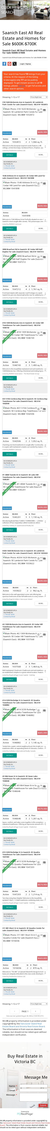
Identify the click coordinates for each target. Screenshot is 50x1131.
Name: (12, 1086)
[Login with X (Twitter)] (15, 65)
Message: (11, 1094)
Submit (43, 1105)
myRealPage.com (25, 1114)
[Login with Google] (9, 65)
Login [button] (25, 63)
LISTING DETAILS (10, 155)
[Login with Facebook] (4, 65)
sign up (21, 85)
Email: (13, 1090)
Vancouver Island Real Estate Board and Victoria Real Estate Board (23, 1025)
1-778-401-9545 (9, 166)
